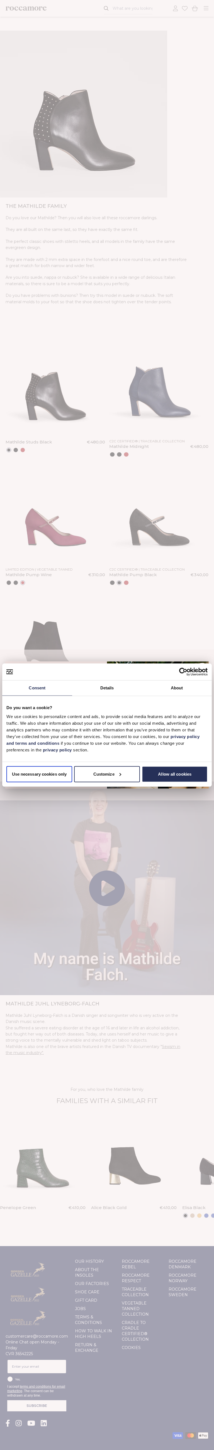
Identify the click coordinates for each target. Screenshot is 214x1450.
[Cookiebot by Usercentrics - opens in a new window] (183, 672)
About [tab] (177, 687)
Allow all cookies (174, 773)
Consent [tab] (37, 687)
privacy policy (58, 749)
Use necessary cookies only (39, 773)
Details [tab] (107, 687)
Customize (104, 773)
